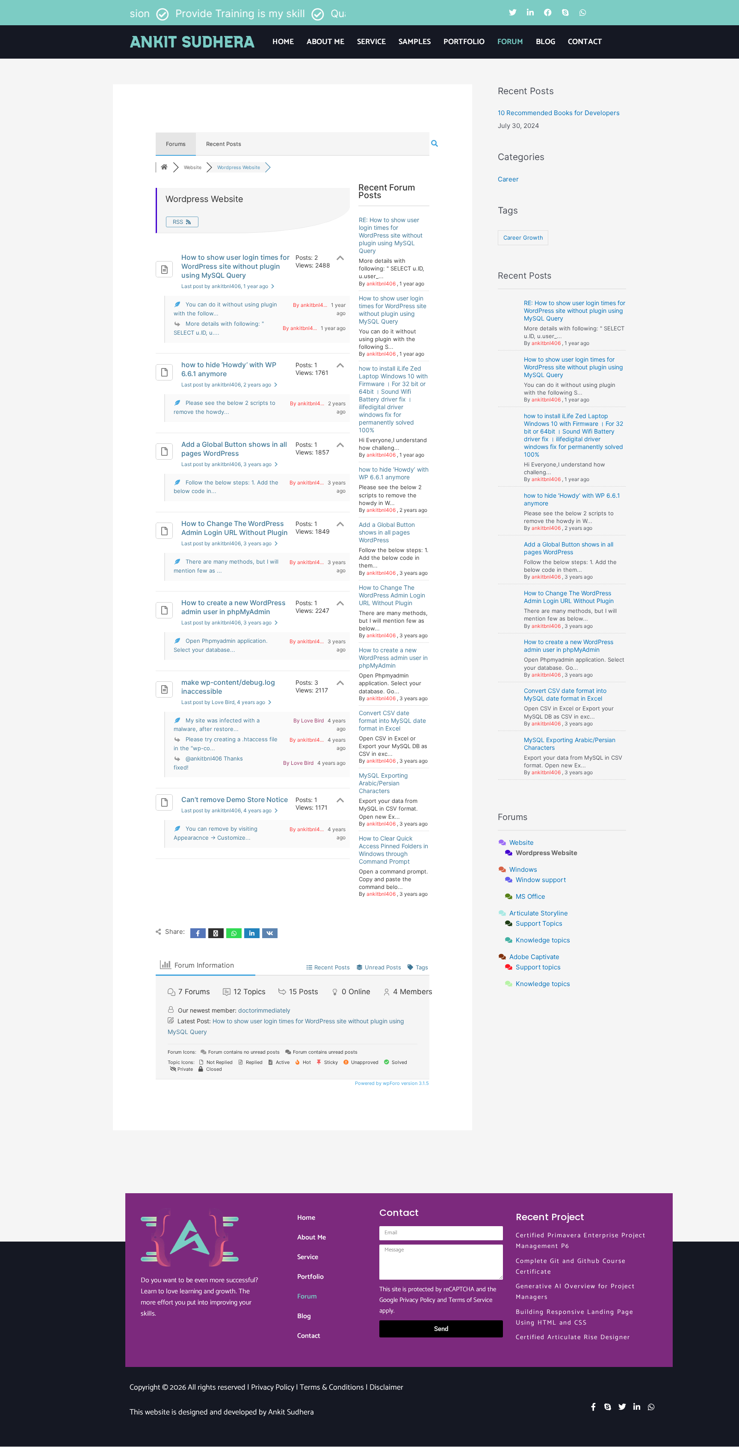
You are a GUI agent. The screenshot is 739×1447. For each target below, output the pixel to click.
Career (508, 179)
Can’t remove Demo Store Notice (234, 799)
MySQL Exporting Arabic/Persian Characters (383, 783)
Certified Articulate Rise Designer (573, 1337)
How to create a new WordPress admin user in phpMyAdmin (233, 607)
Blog (545, 42)
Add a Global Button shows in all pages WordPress (234, 449)
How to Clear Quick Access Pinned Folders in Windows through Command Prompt (393, 850)
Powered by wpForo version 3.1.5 (391, 1083)
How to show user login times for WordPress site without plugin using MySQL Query (235, 266)
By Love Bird (308, 720)
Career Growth (523, 237)
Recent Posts (223, 143)
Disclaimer (386, 1387)
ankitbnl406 (381, 283)
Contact (585, 42)
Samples (415, 42)
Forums (176, 143)
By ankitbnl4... (310, 305)
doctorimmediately (264, 1010)
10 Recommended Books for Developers (559, 113)
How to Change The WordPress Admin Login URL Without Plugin (234, 528)
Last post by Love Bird (223, 702)
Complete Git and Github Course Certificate (571, 1266)
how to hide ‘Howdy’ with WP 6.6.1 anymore (228, 369)
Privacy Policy (417, 1300)
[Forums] (164, 167)
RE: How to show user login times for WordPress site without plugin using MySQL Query (391, 235)
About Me (325, 42)
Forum (510, 42)
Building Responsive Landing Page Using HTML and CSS (574, 1317)
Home (283, 42)
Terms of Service (470, 1300)
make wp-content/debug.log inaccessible (228, 686)
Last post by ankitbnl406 (224, 286)
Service (371, 42)
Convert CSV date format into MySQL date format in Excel (392, 720)
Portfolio (464, 42)
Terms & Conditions (332, 1387)
